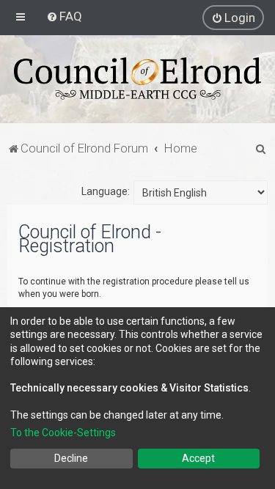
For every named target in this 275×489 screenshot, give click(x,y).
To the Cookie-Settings (63, 432)
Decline (71, 458)
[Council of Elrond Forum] (137, 78)
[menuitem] (64, 16)
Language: (105, 191)
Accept (198, 458)
